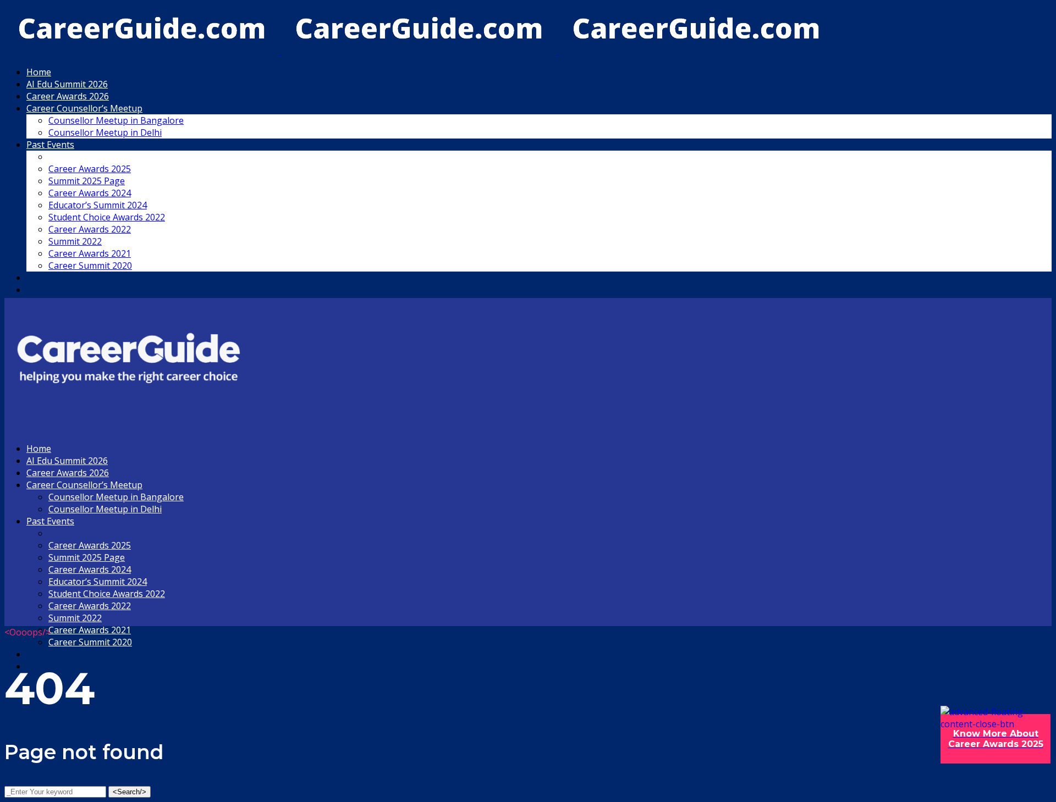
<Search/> (129, 792)
